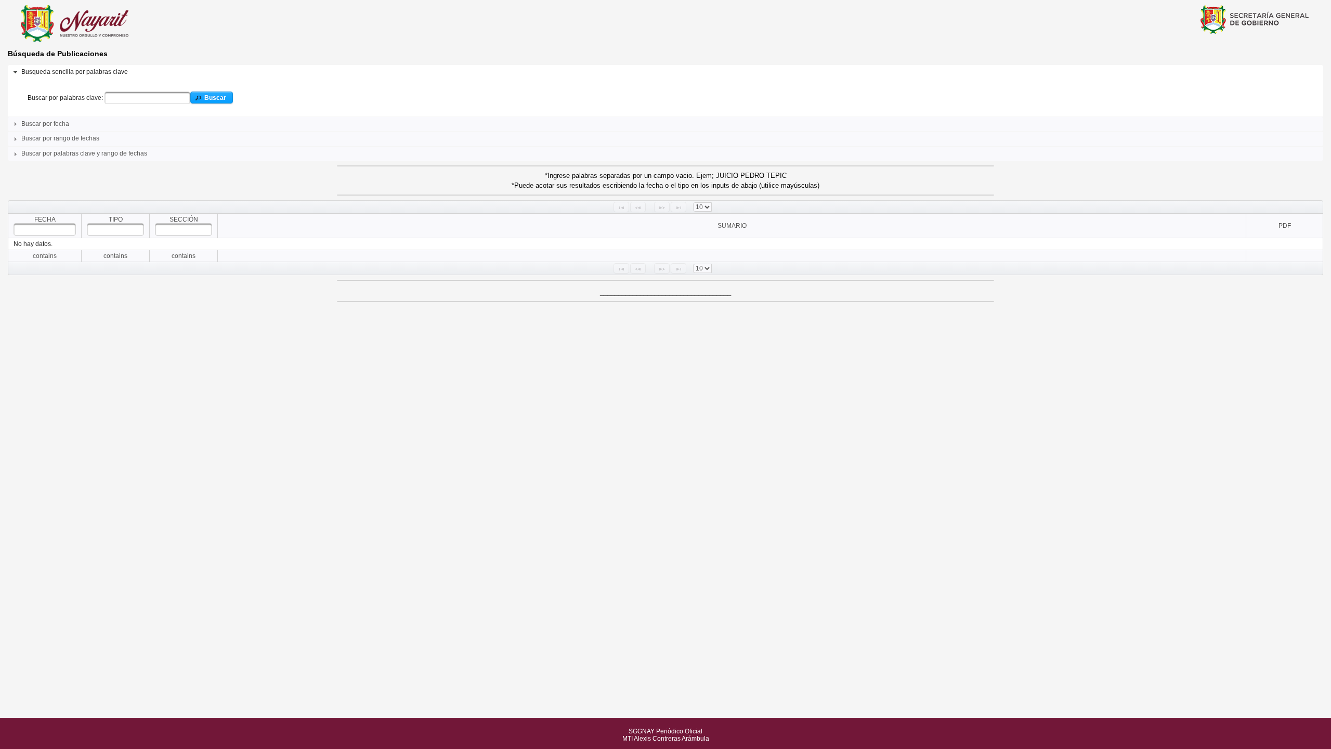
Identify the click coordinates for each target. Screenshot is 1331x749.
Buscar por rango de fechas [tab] (60, 138)
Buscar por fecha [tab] (45, 123)
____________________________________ (665, 292)
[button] (211, 98)
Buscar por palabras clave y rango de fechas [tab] (84, 153)
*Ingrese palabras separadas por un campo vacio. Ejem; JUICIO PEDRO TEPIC (666, 175)
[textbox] (147, 98)
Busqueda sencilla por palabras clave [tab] (74, 71)
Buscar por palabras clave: (66, 97)
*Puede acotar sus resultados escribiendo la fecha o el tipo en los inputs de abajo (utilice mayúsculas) (665, 185)
